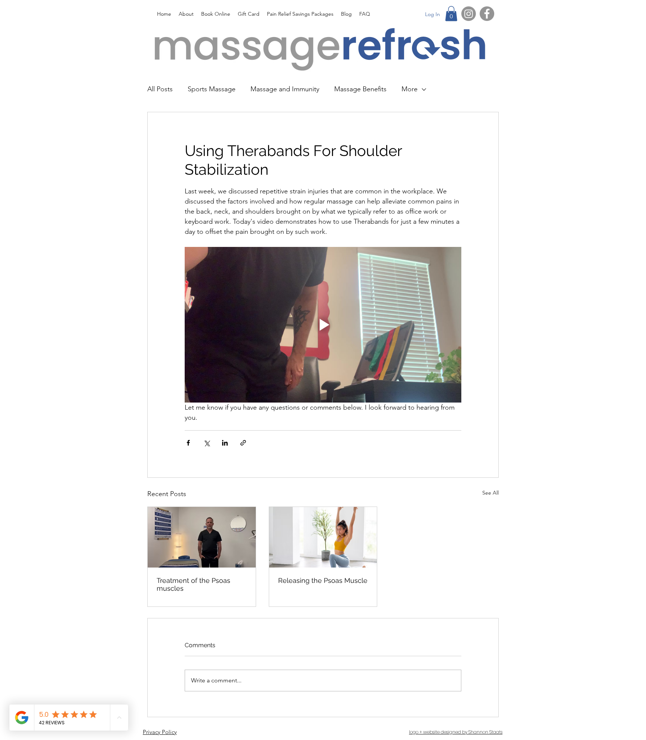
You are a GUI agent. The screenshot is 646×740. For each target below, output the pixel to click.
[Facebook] (487, 13)
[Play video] (323, 325)
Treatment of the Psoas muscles (193, 584)
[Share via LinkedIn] (224, 442)
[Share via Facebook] (188, 442)
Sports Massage (212, 89)
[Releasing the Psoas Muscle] (323, 537)
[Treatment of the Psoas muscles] (202, 537)
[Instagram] (468, 13)
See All (490, 492)
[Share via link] (243, 442)
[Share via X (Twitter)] (206, 442)
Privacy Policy (160, 732)
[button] (451, 13)
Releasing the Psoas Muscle (322, 580)
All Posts (160, 89)
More (410, 89)
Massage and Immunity (284, 89)
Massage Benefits (360, 89)
